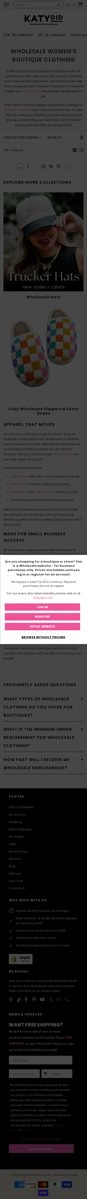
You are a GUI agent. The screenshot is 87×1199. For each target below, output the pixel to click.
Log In (42, 607)
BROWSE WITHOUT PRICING (43, 637)
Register (42, 616)
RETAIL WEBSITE (42, 626)
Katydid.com (43, 598)
